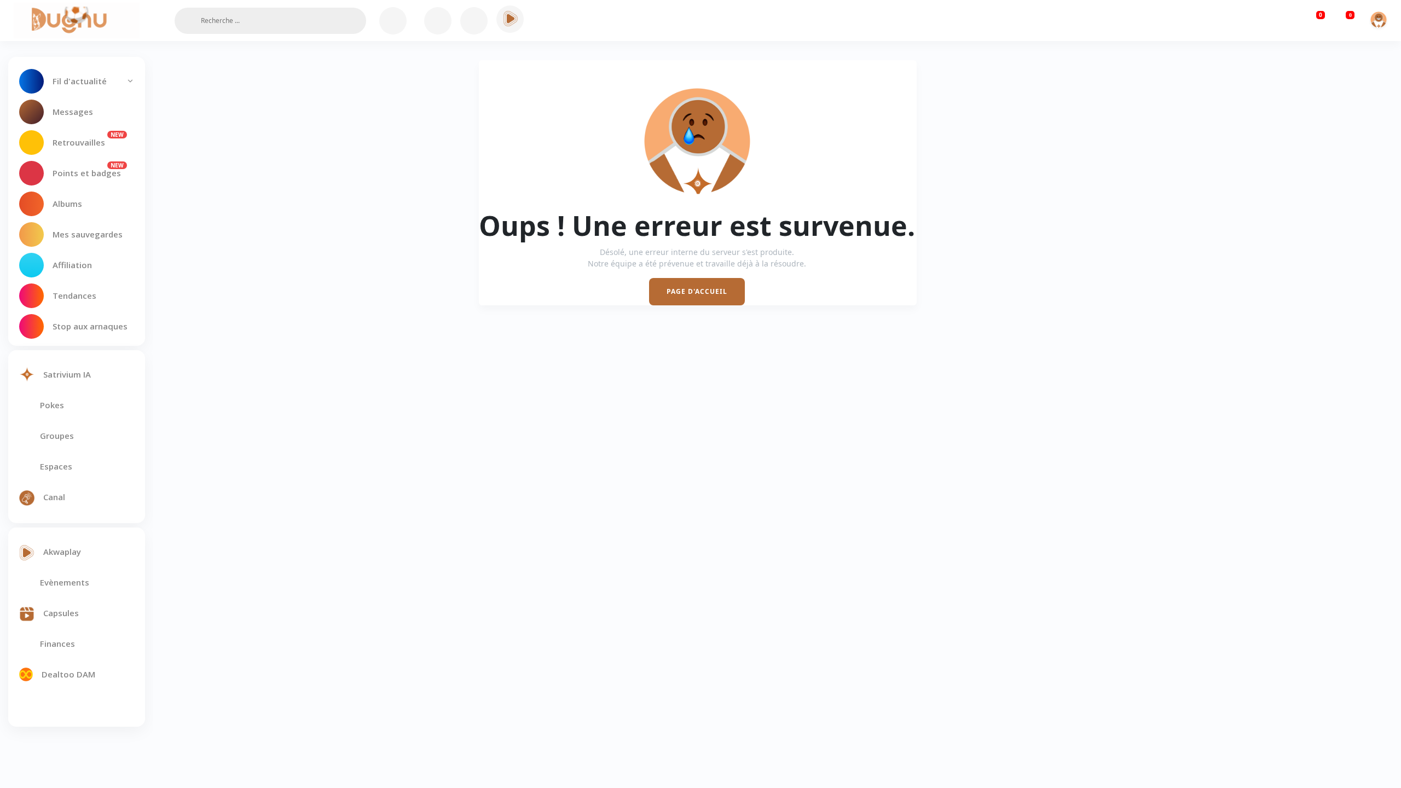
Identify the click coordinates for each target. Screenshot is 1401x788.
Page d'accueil (697, 291)
